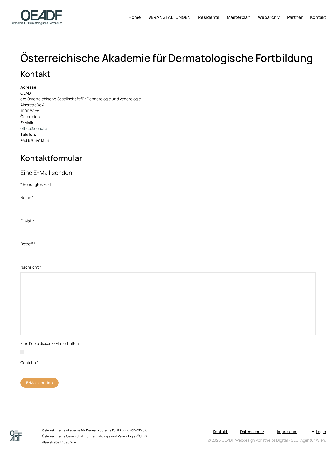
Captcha (29, 362)
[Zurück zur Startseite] (37, 17)
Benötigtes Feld (35, 184)
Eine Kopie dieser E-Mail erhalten (49, 343)
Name (26, 197)
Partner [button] (295, 17)
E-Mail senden (39, 382)
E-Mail (27, 220)
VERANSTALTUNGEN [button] (169, 17)
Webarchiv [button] (269, 17)
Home (134, 17)
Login (321, 431)
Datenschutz (252, 431)
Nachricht (30, 267)
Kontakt (318, 17)
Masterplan (238, 17)
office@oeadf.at (34, 128)
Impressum (287, 431)
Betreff (27, 244)
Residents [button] (208, 17)
